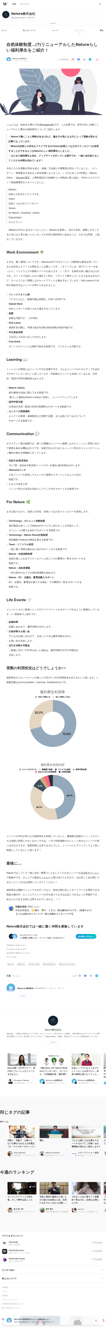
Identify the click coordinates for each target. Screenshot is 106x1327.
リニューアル (34, 964)
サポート (22, 964)
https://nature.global (18, 17)
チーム (11, 964)
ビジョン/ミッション (67, 964)
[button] (54, 1236)
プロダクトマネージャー (16, 945)
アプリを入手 (97, 1243)
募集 (101, 30)
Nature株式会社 (23, 14)
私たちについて (29, 30)
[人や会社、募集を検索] (100, 4)
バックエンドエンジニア (16, 949)
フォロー (53, 23)
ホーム (4, 30)
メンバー (55, 30)
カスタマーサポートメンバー (18, 953)
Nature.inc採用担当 (19, 58)
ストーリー (79, 30)
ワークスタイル (49, 964)
